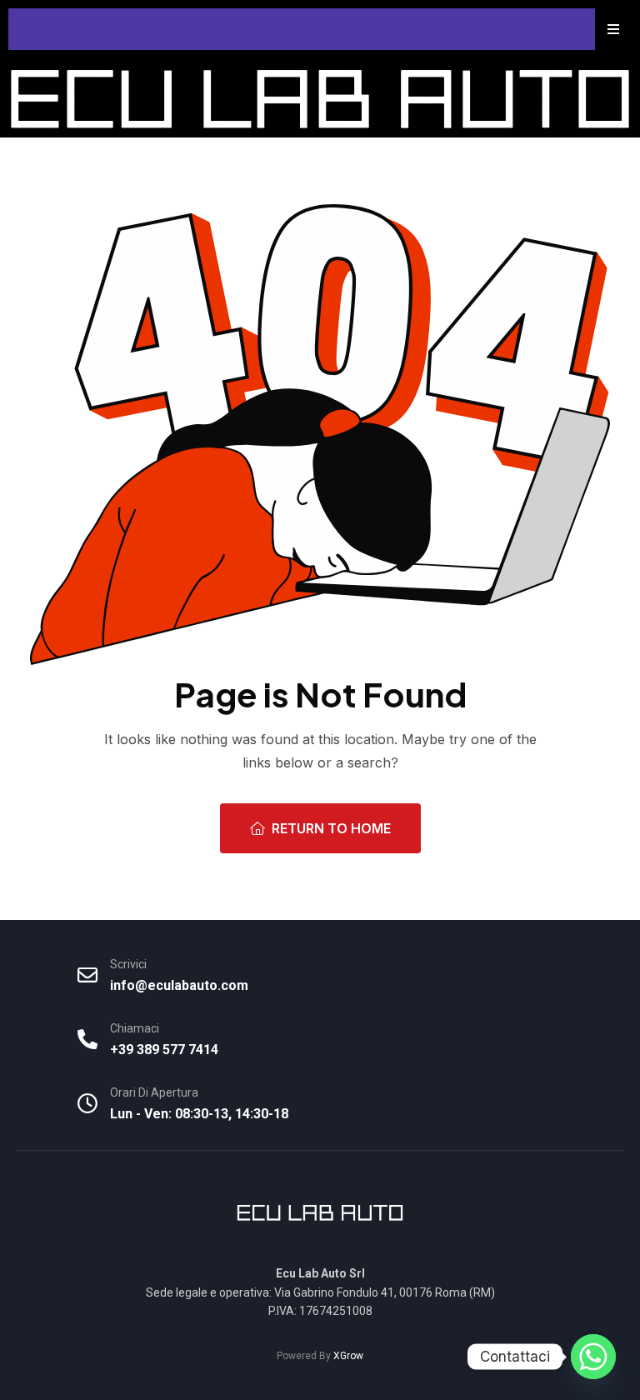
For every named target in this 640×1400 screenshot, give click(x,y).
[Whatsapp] (593, 1356)
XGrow (348, 1356)
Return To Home (331, 828)
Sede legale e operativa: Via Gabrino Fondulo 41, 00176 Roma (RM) (320, 1292)
